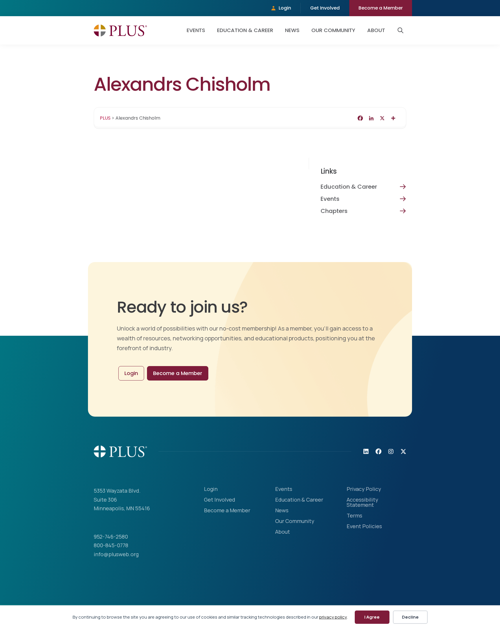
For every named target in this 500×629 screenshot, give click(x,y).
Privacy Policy (364, 489)
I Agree (372, 617)
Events (196, 30)
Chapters (334, 211)
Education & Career (245, 30)
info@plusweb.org (116, 554)
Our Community (333, 30)
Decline (410, 617)
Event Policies (364, 527)
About (376, 30)
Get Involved (325, 8)
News (292, 30)
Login (285, 8)
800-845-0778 (111, 545)
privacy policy (333, 617)
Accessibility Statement (362, 502)
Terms (354, 516)
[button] (401, 30)
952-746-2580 (111, 536)
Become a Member (381, 8)
